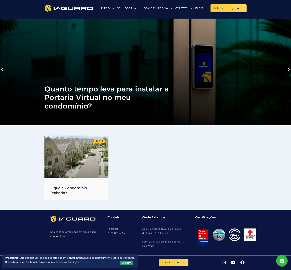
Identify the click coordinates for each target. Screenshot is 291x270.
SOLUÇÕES (124, 8)
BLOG (199, 8)
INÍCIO (105, 8)
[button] (2, 69)
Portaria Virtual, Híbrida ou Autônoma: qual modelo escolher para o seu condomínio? (105, 97)
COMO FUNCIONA (156, 8)
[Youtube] (233, 262)
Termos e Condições (68, 262)
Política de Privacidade (39, 262)
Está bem (126, 262)
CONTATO (181, 8)
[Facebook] (242, 262)
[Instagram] (224, 262)
